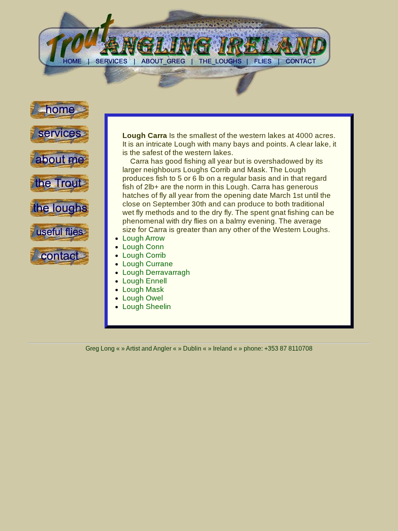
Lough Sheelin (146, 306)
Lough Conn (143, 247)
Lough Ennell (144, 281)
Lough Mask (143, 289)
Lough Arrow (143, 238)
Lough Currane (147, 264)
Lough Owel (142, 298)
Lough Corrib (144, 255)
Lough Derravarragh (156, 272)
